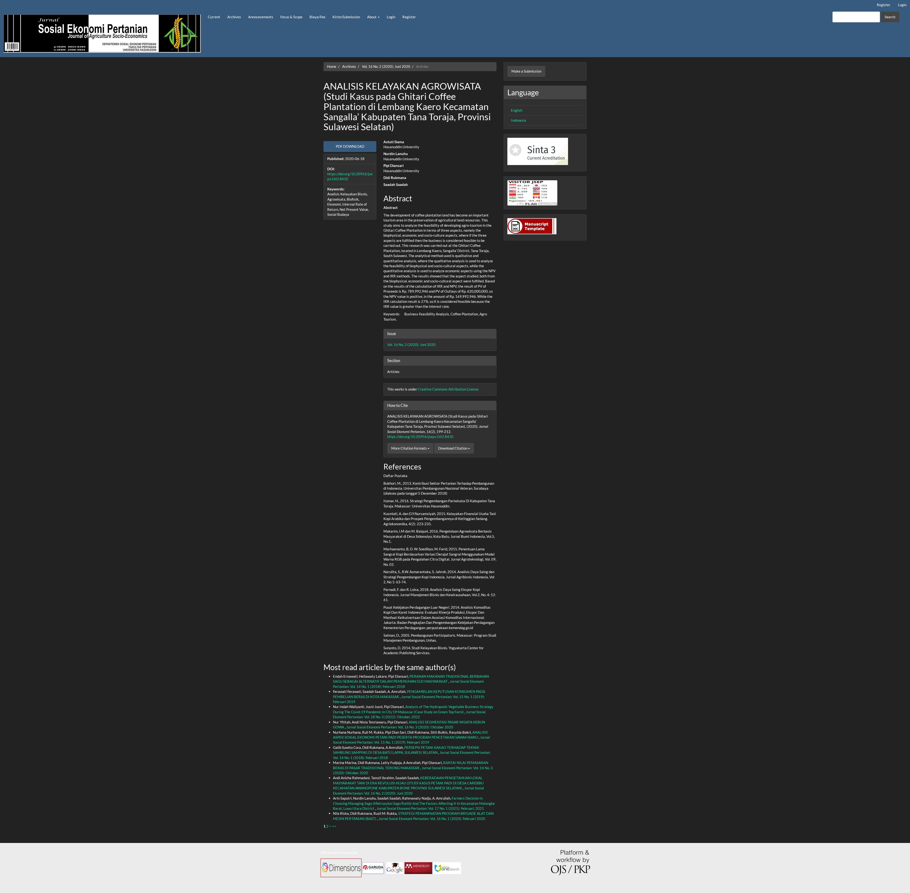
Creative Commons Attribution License (448, 389)
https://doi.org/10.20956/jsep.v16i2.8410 (420, 436)
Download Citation (453, 448)
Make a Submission (526, 71)
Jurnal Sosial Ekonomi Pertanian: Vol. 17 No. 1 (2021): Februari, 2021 (430, 808)
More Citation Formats (409, 448)
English (516, 110)
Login (902, 5)
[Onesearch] (447, 867)
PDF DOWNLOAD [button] (350, 146)
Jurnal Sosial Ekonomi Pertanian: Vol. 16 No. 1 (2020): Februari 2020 (431, 818)
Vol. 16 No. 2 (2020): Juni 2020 (386, 66)
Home (331, 66)
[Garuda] (373, 867)
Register (883, 5)
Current (214, 17)
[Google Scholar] (394, 867)
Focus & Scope (291, 17)
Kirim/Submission (346, 17)
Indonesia (518, 120)
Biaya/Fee (317, 17)
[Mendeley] (418, 867)
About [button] (372, 17)
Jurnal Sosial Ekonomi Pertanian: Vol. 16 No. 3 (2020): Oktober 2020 (399, 727)
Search (890, 17)
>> (334, 826)
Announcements (260, 17)
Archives (234, 17)
